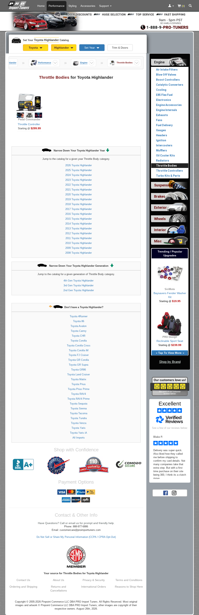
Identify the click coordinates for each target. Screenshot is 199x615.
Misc (158, 241)
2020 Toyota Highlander (78, 194)
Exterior (160, 208)
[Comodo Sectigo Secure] (128, 464)
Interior (160, 230)
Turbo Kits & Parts (168, 175)
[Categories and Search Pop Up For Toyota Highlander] (190, 6)
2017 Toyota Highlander (78, 209)
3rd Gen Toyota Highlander (78, 285)
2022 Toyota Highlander (78, 184)
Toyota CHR (78, 335)
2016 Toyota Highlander (78, 213)
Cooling (161, 89)
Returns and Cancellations (58, 588)
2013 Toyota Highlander (78, 228)
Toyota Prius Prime (78, 389)
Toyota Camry (78, 330)
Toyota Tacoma (78, 413)
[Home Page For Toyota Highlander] (19, 5)
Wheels (160, 219)
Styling (72, 5)
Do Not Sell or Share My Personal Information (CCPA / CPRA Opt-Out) (76, 537)
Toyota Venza (78, 423)
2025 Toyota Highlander (78, 170)
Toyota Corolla (79, 340)
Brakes (159, 196)
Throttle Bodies (166, 165)
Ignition (161, 140)
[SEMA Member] (76, 556)
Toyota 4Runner (78, 316)
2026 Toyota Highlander (78, 165)
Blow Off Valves (166, 74)
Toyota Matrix (78, 379)
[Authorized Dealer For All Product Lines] (58, 465)
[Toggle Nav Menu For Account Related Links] (171, 6)
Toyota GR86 (78, 369)
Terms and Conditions (128, 580)
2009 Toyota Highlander (78, 247)
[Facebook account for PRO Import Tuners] (165, 492)
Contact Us (23, 580)
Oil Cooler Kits (165, 155)
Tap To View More (169, 352)
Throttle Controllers (169, 170)
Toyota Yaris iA (78, 432)
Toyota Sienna (79, 408)
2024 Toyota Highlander (78, 175)
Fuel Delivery (164, 125)
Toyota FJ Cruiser (79, 355)
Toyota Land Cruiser (78, 374)
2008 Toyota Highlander (78, 252)
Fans (159, 120)
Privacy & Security (94, 580)
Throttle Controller (29, 124)
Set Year (90, 47)
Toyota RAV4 (78, 393)
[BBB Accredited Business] (23, 464)
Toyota (34, 47)
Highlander (62, 47)
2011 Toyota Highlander (78, 238)
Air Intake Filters (167, 69)
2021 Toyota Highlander (78, 189)
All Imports (78, 437)
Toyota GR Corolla (78, 359)
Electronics (163, 99)
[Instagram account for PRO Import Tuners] (174, 492)
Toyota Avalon (78, 326)
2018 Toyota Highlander (78, 204)
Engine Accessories (169, 105)
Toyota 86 (78, 321)
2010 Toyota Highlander (78, 243)
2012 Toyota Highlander (78, 233)
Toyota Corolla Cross (78, 345)
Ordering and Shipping (23, 586)
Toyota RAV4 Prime (78, 398)
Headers (161, 135)
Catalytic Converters (169, 84)
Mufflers (161, 150)
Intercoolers (164, 145)
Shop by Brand (170, 362)
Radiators (162, 160)
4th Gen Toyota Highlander (78, 280)
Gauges (161, 130)
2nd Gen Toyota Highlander (78, 290)
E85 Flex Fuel (164, 94)
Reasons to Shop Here (129, 586)
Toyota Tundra (79, 418)
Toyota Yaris (79, 427)
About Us (58, 580)
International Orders (93, 586)
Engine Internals (166, 110)
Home (41, 5)
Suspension (163, 185)
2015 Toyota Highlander (78, 218)
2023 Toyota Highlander (78, 179)
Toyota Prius (79, 384)
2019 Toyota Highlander (78, 199)
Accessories (87, 5)
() (183, 5)
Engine (159, 62)
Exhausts (162, 115)
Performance (57, 5)
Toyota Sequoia (78, 403)
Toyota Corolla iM (78, 350)
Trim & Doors (120, 47)
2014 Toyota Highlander (78, 223)
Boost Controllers (168, 79)
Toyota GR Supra (78, 364)
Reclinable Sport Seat (169, 340)
